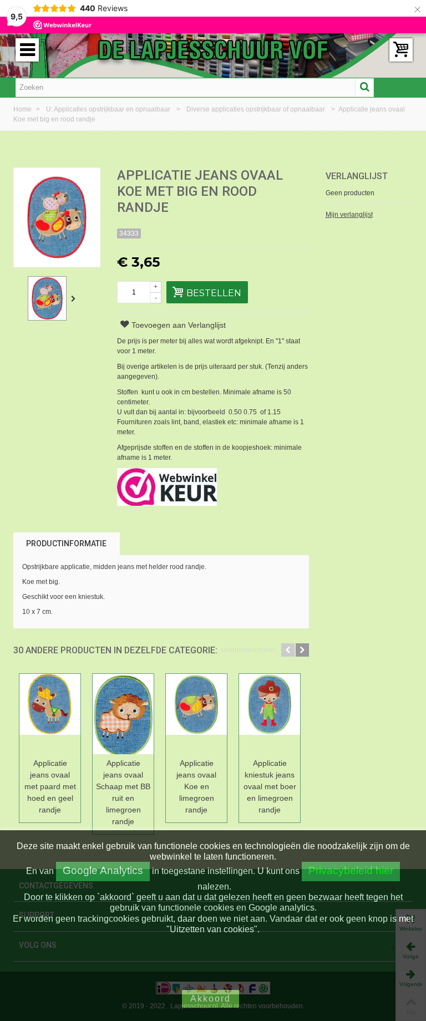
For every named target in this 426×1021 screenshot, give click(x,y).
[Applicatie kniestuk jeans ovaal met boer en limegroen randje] (269, 714)
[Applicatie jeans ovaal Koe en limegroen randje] (196, 714)
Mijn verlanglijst (349, 215)
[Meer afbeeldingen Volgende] (75, 299)
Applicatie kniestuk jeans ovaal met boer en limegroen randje (270, 786)
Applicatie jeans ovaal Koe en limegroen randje (196, 786)
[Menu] (27, 50)
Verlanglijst (357, 176)
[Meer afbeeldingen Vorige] (18, 299)
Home (23, 109)
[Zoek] (364, 87)
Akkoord (210, 998)
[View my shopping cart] (401, 50)
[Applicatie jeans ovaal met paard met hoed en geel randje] (49, 714)
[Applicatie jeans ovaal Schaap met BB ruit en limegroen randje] (123, 714)
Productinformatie (66, 543)
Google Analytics (103, 870)
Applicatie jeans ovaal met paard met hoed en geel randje (50, 786)
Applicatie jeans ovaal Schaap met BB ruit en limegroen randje (123, 792)
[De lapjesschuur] (213, 49)
